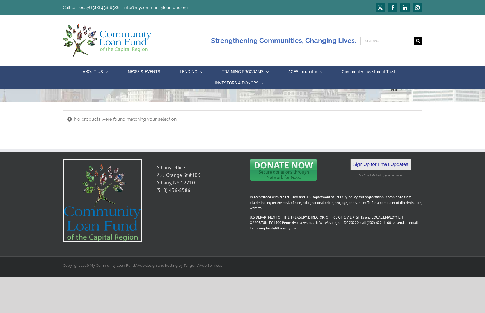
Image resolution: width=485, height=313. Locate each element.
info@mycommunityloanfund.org (156, 7)
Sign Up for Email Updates (380, 164)
